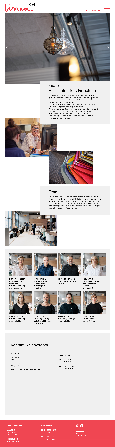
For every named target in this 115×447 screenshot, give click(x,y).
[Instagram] (77, 425)
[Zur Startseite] (20, 7)
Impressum (80, 431)
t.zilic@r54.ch (38, 323)
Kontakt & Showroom (92, 10)
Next (107, 48)
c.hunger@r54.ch (89, 321)
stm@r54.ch (38, 288)
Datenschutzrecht (82, 435)
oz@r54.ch (62, 283)
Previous (8, 48)
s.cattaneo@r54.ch (89, 288)
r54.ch (18, 441)
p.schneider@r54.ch (16, 288)
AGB (77, 433)
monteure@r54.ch (64, 321)
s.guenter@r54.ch (15, 321)
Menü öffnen (107, 8)
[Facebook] (81, 425)
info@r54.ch (15, 366)
